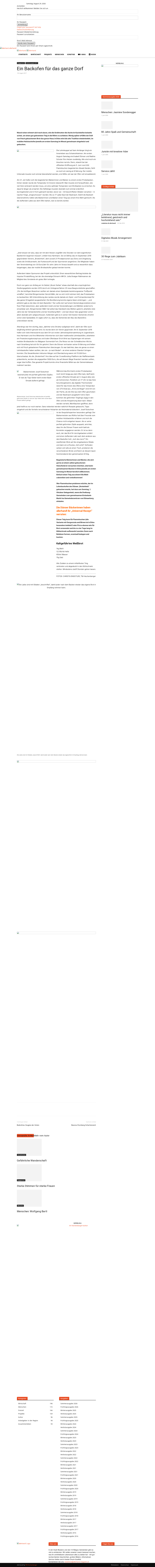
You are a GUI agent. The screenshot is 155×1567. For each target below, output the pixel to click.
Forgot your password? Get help (29, 27)
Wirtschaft (36, 54)
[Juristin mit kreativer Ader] (119, 145)
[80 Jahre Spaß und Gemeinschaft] (119, 125)
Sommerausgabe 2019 (68, 1499)
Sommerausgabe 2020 (68, 1485)
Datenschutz (125, 1565)
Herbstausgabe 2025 (68, 1414)
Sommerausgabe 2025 (68, 1417)
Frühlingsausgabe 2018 (69, 1516)
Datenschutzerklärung (25, 29)
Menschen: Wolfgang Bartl (32, 1211)
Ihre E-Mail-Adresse (24, 40)
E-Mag (83, 54)
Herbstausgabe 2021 (68, 1468)
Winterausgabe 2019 (68, 1492)
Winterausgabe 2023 (68, 1437)
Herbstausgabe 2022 (68, 1454)
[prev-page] (17, 1216)
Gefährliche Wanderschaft (32, 1160)
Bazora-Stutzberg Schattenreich (83, 1125)
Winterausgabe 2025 (68, 1410)
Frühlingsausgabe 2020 (69, 1488)
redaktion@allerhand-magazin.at (77, 1562)
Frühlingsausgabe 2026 (69, 1407)
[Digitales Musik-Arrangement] (119, 231)
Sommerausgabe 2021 (68, 1471)
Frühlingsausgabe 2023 (69, 1448)
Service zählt (108, 171)
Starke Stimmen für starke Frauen (36, 1186)
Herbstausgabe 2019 (68, 1495)
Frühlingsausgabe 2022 (69, 1461)
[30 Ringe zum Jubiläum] (119, 250)
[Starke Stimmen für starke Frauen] (56, 1172)
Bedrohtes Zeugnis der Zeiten (28, 1125)
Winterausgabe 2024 (68, 1424)
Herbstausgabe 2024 (68, 1427)
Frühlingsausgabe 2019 (69, 1502)
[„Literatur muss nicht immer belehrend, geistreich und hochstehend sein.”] (119, 201)
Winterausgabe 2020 (68, 1478)
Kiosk (93, 54)
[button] (135, 52)
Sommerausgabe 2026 (111, 97)
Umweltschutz (21, 1155)
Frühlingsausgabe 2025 (69, 1420)
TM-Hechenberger (31, 1565)
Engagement (21, 63)
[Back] (49, 3)
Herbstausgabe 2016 (68, 1533)
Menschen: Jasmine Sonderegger (118, 112)
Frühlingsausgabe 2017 (69, 1529)
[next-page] (18, 1216)
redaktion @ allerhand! (108, 223)
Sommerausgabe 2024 (68, 1431)
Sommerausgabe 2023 (68, 1444)
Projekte (48, 54)
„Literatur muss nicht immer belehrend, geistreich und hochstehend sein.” (115, 217)
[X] (24, 1111)
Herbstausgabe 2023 (68, 1441)
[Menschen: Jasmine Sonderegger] (119, 105)
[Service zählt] (119, 164)
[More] (40, 1111)
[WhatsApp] (35, 1111)
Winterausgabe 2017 (68, 1519)
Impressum (134, 1565)
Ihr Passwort (21, 22)
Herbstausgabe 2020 (68, 1482)
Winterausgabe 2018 (68, 1506)
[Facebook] (20, 3)
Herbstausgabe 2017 (31, 63)
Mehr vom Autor (41, 1135)
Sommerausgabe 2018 (68, 1512)
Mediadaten (115, 1565)
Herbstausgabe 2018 (68, 1509)
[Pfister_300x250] (119, 66)
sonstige (71, 54)
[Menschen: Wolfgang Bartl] (56, 1198)
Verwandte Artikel (25, 1135)
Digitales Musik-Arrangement (116, 238)
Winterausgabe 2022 (68, 1451)
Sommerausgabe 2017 (68, 1526)
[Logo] (22, 50)
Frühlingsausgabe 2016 (69, 1536)
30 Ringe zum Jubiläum (113, 256)
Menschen (59, 54)
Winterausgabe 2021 (68, 1465)
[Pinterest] (29, 1111)
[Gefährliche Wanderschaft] (56, 1147)
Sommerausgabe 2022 (68, 1458)
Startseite (23, 54)
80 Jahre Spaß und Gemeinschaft (118, 132)
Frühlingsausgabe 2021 (69, 1475)
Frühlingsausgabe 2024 (69, 1434)
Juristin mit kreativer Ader (114, 151)
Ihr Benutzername (24, 14)
